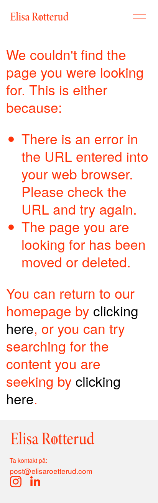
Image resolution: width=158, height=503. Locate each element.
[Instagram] (16, 481)
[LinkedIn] (35, 481)
